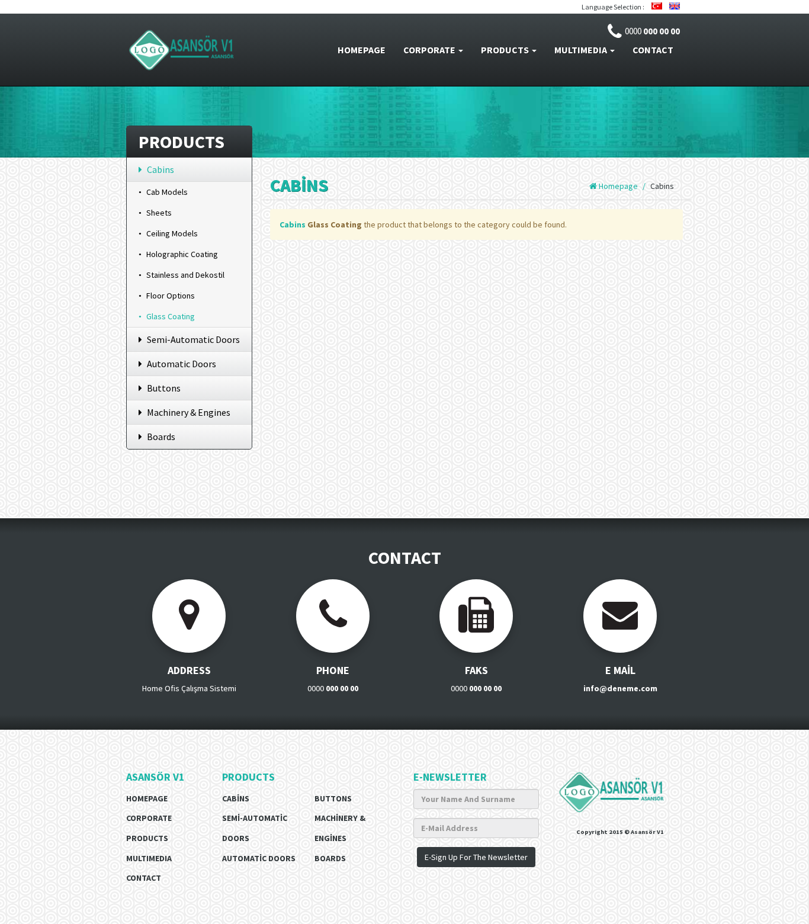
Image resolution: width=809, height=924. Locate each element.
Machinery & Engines (188, 412)
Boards (161, 436)
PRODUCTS (506, 50)
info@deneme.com (620, 688)
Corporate (149, 818)
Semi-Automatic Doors (193, 339)
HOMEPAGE (362, 50)
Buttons (164, 388)
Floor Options (170, 295)
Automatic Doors (181, 364)
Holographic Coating (182, 254)
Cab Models (167, 192)
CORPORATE (430, 50)
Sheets (159, 212)
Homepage (617, 186)
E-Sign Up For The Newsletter (476, 857)
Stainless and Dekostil (185, 275)
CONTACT (653, 50)
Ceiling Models (172, 233)
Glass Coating (170, 316)
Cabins (160, 169)
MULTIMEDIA (581, 50)
